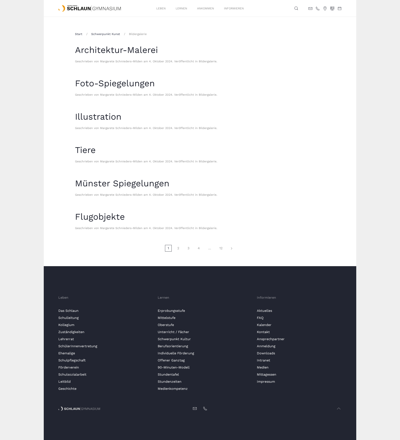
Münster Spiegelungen (122, 183)
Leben (161, 8)
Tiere (85, 150)
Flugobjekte (100, 217)
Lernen (181, 8)
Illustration (98, 117)
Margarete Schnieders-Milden (121, 61)
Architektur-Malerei (116, 50)
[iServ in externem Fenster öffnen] (332, 8)
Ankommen (205, 8)
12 (220, 248)
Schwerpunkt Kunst (105, 34)
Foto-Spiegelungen (115, 83)
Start (78, 34)
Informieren (234, 8)
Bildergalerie (207, 61)
